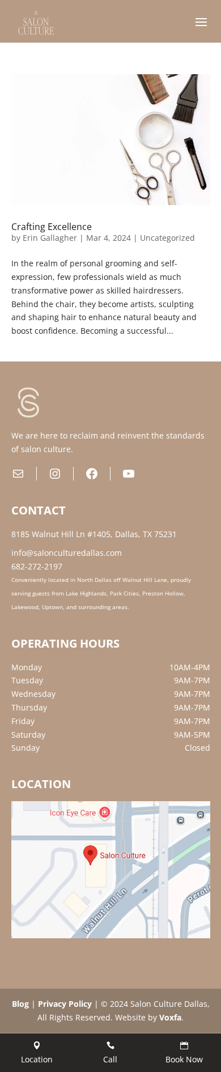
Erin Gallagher (50, 237)
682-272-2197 (36, 566)
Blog (20, 1003)
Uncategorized (167, 237)
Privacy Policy (65, 1003)
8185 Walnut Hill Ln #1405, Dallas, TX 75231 (94, 534)
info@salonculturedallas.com (66, 552)
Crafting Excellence (51, 226)
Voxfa (170, 1017)
